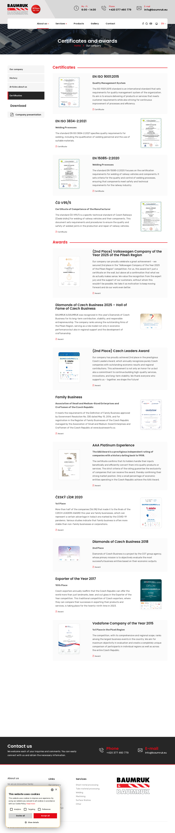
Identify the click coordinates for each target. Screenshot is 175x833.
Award (97, 293)
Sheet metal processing (87, 785)
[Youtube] (150, 23)
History (13, 78)
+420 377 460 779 (120, 9)
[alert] (32, 807)
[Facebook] (143, 23)
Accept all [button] (45, 816)
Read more (31, 804)
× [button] (56, 790)
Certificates (16, 95)
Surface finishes (83, 800)
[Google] (146, 23)
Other (78, 804)
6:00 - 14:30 (88, 9)
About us (42, 23)
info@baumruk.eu (155, 9)
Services (60, 23)
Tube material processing (88, 789)
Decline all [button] (20, 816)
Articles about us (18, 87)
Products (79, 23)
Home (77, 45)
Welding (79, 793)
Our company (16, 69)
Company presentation (28, 114)
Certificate (99, 109)
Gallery (95, 23)
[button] (33, 822)
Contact (110, 23)
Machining (80, 796)
